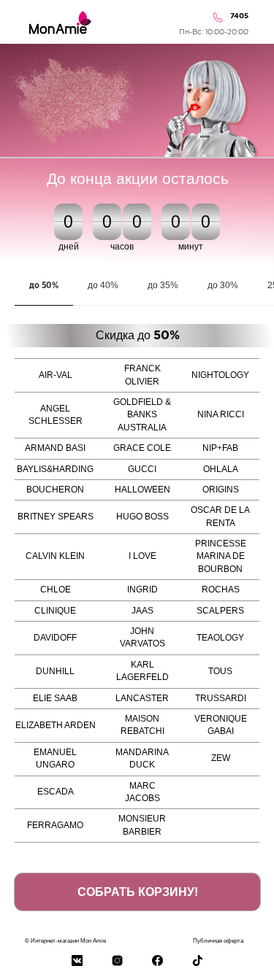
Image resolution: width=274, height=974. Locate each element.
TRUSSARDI (220, 698)
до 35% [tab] (163, 285)
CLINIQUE (55, 611)
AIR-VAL (55, 375)
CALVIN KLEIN (55, 556)
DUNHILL (55, 671)
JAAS (142, 611)
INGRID (142, 589)
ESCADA (55, 791)
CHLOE (55, 589)
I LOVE (142, 556)
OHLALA (220, 469)
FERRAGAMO (55, 825)
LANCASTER (142, 698)
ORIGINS (220, 489)
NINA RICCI (220, 414)
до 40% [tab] (103, 285)
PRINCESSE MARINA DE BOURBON (220, 556)
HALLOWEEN (142, 489)
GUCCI (142, 469)
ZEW (220, 758)
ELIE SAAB (55, 698)
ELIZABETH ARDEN (55, 725)
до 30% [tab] (223, 285)
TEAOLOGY (220, 638)
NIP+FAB (220, 448)
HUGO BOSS (142, 516)
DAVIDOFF (55, 638)
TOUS (220, 671)
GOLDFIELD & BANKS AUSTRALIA (142, 415)
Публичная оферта (218, 941)
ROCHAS (221, 589)
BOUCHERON (55, 489)
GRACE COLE (142, 448)
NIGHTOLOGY (220, 375)
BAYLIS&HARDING (55, 469)
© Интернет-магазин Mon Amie (65, 941)
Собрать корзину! (137, 891)
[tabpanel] (137, 335)
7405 (239, 16)
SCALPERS (220, 611)
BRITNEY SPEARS (56, 516)
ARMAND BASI (55, 448)
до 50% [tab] (43, 286)
